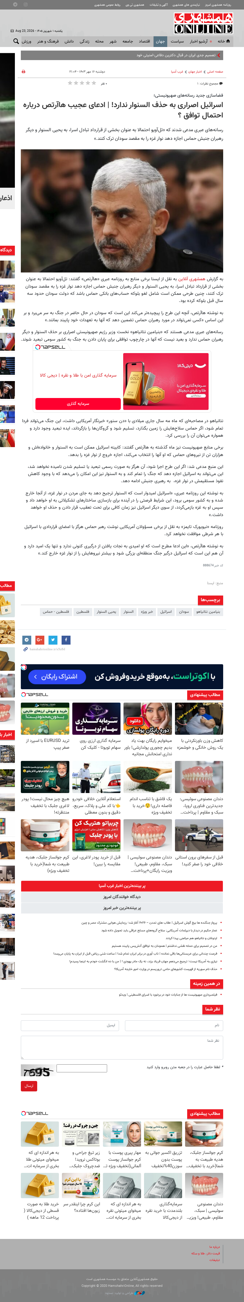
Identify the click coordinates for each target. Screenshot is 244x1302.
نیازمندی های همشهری (186, 5)
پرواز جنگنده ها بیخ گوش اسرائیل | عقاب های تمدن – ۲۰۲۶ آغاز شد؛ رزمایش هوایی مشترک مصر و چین (149, 922)
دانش (69, 41)
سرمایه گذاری (78, 404)
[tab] (122, 886)
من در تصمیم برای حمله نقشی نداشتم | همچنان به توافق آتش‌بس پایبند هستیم (164, 946)
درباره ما (214, 1247)
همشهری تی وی (135, 5)
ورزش (26, 41)
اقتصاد (144, 41)
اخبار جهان (195, 71)
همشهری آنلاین (200, 23)
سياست (177, 41)
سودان (184, 612)
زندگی (84, 41)
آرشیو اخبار (198, 41)
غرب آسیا (177, 71)
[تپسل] (38, 347)
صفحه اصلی (215, 71)
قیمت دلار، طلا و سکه (205, 1253)
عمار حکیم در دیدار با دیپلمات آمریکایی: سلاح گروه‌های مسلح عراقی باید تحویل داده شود (159, 930)
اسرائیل (166, 612)
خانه (221, 41)
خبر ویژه (147, 612)
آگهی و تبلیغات (159, 5)
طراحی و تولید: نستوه (119, 1293)
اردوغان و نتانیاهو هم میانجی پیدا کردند (191, 938)
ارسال (29, 1086)
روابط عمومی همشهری (107, 5)
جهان (160, 41)
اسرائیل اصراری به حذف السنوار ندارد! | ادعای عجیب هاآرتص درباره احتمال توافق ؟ (123, 110)
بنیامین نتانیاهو (208, 612)
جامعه (128, 41)
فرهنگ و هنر (48, 41)
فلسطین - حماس (56, 612)
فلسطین (82, 612)
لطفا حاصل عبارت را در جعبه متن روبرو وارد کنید (185, 1067)
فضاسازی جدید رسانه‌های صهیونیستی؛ (188, 95)
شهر (113, 41)
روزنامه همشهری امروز (218, 5)
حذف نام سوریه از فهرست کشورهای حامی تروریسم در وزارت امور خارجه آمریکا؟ (165, 969)
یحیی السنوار (106, 612)
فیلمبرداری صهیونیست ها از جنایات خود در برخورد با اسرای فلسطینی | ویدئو (168, 994)
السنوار (128, 612)
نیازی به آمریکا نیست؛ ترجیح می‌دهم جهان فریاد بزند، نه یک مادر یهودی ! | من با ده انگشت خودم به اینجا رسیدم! (143, 961)
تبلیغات (214, 1260)
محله (99, 41)
